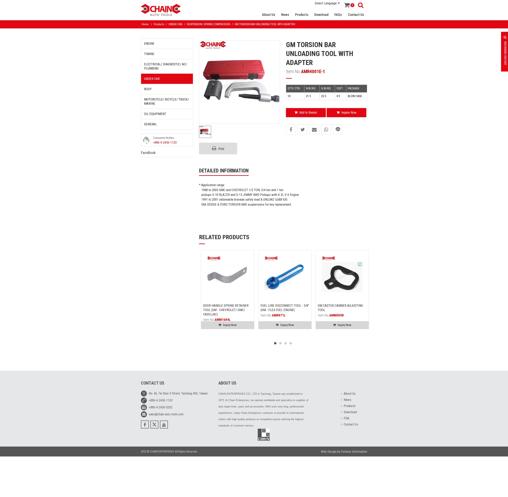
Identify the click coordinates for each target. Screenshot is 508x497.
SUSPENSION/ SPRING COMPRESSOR (208, 24)
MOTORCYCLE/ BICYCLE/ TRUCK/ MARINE (166, 101)
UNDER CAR (175, 24)
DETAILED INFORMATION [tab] (224, 171)
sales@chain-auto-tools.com (166, 414)
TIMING (149, 54)
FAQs (338, 15)
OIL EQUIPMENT (155, 114)
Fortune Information (354, 451)
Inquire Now (349, 112)
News (285, 15)
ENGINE (149, 43)
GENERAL (150, 124)
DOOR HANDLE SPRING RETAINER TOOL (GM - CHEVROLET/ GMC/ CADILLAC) (224, 310)
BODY (148, 89)
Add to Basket (308, 112)
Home (145, 24)
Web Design (329, 451)
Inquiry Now (228, 325)
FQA (346, 418)
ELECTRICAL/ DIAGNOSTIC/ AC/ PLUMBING (165, 66)
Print (221, 149)
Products (301, 15)
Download (321, 15)
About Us (268, 15)
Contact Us (356, 15)
